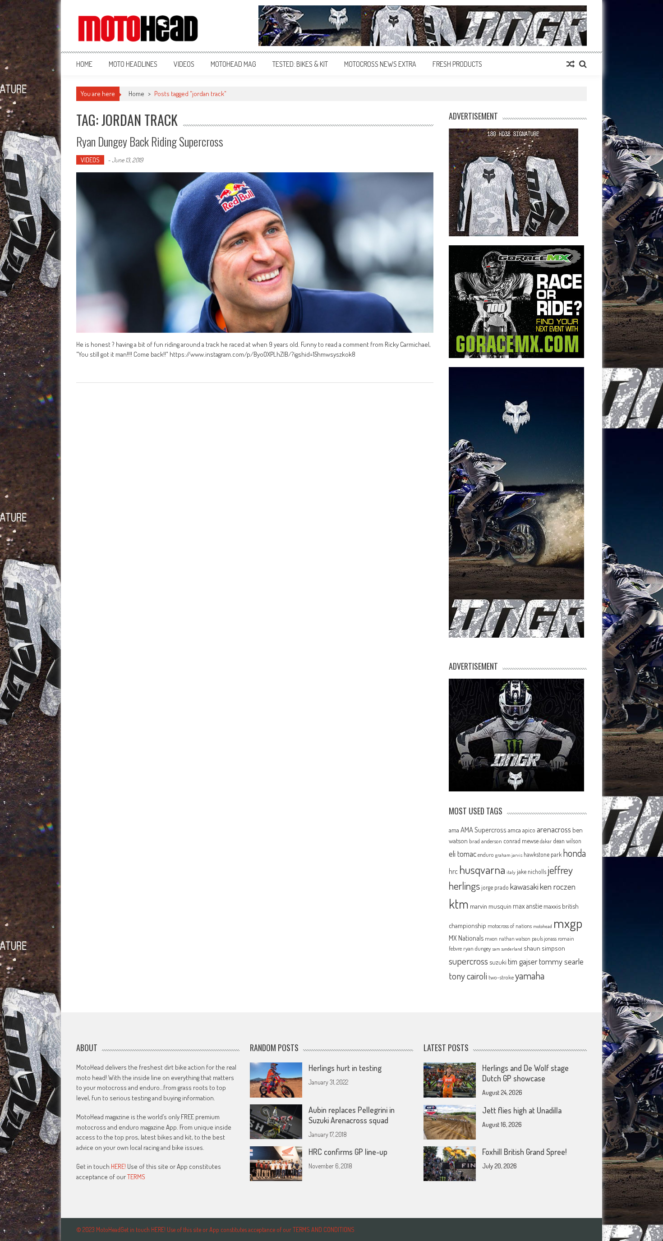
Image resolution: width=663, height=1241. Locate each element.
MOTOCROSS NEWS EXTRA (380, 64)
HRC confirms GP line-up (347, 1152)
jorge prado (495, 887)
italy (511, 872)
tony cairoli (468, 976)
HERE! (118, 1166)
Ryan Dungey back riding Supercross (149, 141)
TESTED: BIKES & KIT (300, 64)
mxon (491, 938)
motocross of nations (510, 925)
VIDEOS (184, 64)
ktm (459, 904)
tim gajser (523, 961)
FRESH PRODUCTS (457, 64)
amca (514, 830)
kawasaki (524, 886)
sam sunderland (507, 949)
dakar (546, 841)
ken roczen (558, 886)
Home (84, 64)
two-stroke (501, 977)
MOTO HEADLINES (133, 64)
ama (454, 830)
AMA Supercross (483, 829)
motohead (542, 926)
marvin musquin (490, 906)
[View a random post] (570, 64)
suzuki (497, 962)
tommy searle (561, 961)
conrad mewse (521, 841)
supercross (468, 961)
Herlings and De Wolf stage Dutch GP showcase (525, 1073)
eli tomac (462, 853)
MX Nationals (466, 937)
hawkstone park (543, 854)
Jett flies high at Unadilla (522, 1110)
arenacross (554, 829)
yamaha (529, 975)
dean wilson (567, 841)
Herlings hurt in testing (345, 1068)
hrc (453, 871)
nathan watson (514, 938)
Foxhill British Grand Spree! (524, 1152)
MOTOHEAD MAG (233, 64)
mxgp (567, 923)
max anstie (527, 905)
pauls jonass (544, 938)
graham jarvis (508, 855)
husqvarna (482, 869)
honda (574, 853)
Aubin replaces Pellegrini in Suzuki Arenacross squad (351, 1115)
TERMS (136, 1176)
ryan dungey (477, 948)
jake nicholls (531, 871)
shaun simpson (544, 948)
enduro (486, 854)
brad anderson (485, 841)
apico (528, 830)
